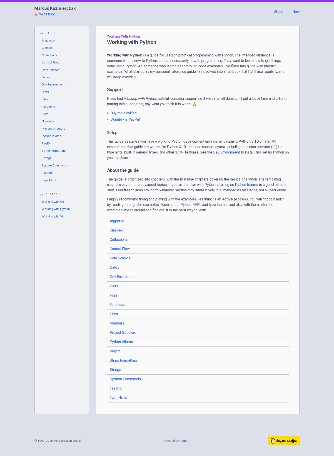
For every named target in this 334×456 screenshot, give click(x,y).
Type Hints (49, 180)
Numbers (48, 121)
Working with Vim (53, 216)
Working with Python (56, 209)
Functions (48, 106)
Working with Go (53, 201)
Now (296, 12)
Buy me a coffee (124, 113)
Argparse (48, 40)
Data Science (50, 70)
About (278, 12)
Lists (45, 114)
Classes (47, 47)
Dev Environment (53, 84)
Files (45, 99)
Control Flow (50, 62)
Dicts (45, 92)
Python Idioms (51, 136)
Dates (46, 77)
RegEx (46, 143)
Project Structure (53, 128)
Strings (47, 158)
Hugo (183, 440)
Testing (47, 172)
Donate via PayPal (125, 119)
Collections (49, 55)
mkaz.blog (47, 14)
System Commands (55, 165)
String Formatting (54, 150)
